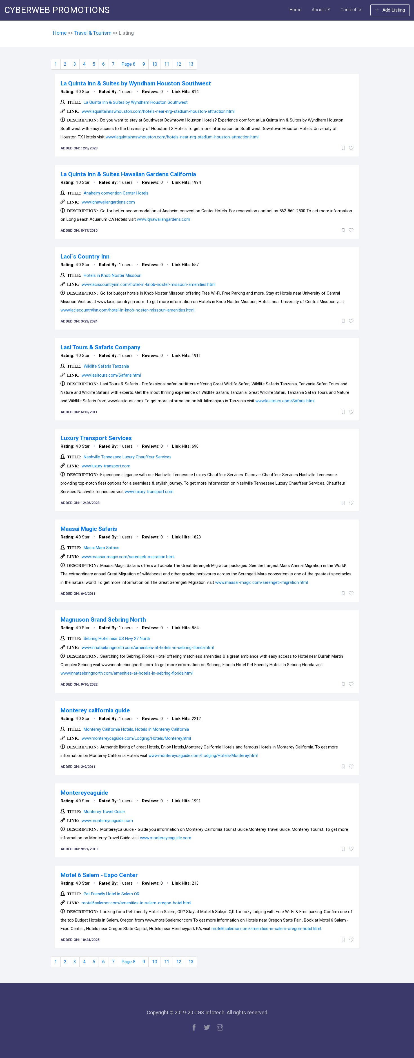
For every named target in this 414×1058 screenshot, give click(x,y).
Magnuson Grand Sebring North (103, 619)
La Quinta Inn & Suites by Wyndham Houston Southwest (136, 83)
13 (190, 64)
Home (296, 9)
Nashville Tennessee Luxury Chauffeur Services (128, 457)
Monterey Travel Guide (104, 811)
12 (178, 64)
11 (166, 64)
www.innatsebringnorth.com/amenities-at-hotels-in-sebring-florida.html (148, 647)
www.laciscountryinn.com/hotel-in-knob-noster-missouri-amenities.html (148, 284)
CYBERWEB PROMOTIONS (57, 10)
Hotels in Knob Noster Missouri (112, 275)
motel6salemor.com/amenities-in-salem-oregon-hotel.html (136, 902)
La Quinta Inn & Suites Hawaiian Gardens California (128, 174)
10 (154, 64)
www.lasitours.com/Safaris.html (111, 375)
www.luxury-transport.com (106, 466)
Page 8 (128, 64)
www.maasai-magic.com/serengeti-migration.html (128, 556)
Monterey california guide (95, 710)
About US (321, 9)
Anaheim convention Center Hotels (116, 193)
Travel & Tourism (93, 33)
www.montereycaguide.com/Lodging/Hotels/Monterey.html (136, 738)
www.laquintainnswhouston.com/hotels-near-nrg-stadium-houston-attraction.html (158, 111)
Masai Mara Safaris (101, 547)
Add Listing (393, 10)
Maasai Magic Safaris (89, 528)
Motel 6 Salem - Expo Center (99, 875)
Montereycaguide (84, 792)
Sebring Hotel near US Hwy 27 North (117, 638)
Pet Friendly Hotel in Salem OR (111, 893)
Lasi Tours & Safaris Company (101, 347)
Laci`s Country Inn (85, 256)
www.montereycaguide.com (107, 820)
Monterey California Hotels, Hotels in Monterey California (136, 729)
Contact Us (351, 9)
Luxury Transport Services (96, 438)
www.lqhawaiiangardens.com (108, 202)
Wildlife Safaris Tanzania (106, 366)
